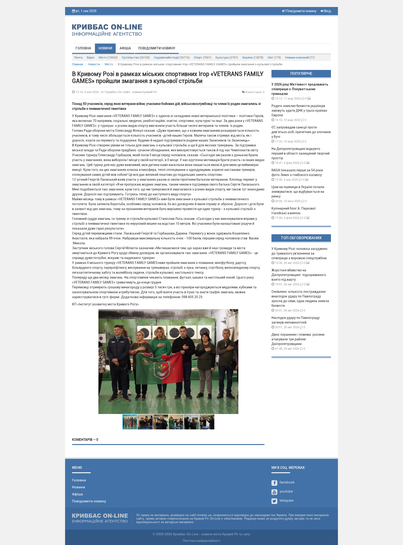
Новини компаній (300, 57)
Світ (274, 57)
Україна (252, 57)
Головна (83, 48)
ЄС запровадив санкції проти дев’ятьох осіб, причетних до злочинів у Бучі (301, 131)
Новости (94, 64)
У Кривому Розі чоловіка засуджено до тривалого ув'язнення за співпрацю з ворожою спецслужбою (299, 253)
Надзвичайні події (172, 57)
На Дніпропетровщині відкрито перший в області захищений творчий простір (300, 153)
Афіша (125, 48)
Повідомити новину (300, 11)
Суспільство (136, 57)
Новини (105, 48)
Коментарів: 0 (254, 92)
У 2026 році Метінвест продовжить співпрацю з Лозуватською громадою (299, 89)
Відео (90, 57)
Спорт (202, 57)
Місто (108, 57)
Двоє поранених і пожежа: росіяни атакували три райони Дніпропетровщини (297, 339)
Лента (78, 57)
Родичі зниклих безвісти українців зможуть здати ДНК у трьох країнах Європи (299, 110)
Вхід (327, 11)
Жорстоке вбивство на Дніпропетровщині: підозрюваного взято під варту (298, 274)
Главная (77, 64)
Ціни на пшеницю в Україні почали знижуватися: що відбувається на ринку (297, 191)
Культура (226, 57)
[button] (234, 361)
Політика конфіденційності (201, 540)
